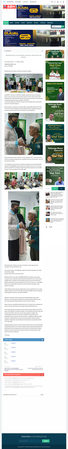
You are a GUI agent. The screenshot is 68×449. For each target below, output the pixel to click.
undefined (13, 343)
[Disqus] (24, 414)
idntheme (48, 446)
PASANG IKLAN (33, 1)
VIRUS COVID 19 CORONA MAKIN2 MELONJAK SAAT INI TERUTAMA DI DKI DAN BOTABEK (14, 369)
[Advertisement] (55, 236)
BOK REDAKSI (18, 1)
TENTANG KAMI (10, 1)
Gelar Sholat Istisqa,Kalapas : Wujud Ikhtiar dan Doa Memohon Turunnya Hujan (56, 213)
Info (4, 1)
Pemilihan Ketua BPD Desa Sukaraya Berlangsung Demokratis (35, 369)
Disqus (42, 394)
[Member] (63, 2)
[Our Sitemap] (52, 2)
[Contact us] (54, 2)
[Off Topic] (57, 2)
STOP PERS (25, 1)
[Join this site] (60, 2)
